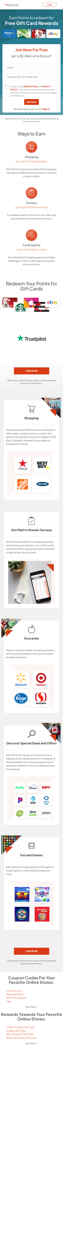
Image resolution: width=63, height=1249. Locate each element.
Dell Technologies (16, 997)
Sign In (46, 108)
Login (49, 5)
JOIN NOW (32, 370)
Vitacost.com (14, 990)
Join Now (31, 101)
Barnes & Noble (15, 994)
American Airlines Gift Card (21, 1037)
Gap (8, 1001)
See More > (31, 1006)
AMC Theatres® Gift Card (20, 1034)
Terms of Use (30, 86)
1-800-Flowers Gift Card (20, 1027)
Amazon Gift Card (16, 1030)
